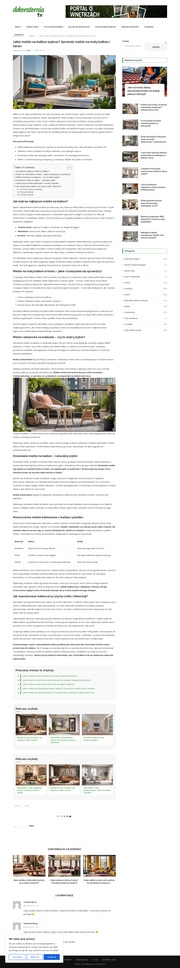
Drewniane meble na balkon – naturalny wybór (36, 180)
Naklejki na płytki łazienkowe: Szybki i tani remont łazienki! (152, 235)
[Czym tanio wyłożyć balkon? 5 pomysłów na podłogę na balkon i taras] (130, 156)
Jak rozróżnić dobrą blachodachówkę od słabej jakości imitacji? (144, 90)
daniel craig (145, 270)
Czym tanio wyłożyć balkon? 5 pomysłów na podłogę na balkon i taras (154, 155)
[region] (34, 948)
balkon (17, 806)
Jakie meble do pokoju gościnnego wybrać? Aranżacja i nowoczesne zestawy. (59, 688)
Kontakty (19, 35)
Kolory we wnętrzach (79, 27)
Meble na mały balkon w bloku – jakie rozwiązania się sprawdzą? (43, 174)
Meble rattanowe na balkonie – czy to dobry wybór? (38, 177)
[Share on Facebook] (62, 816)
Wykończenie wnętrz (105, 27)
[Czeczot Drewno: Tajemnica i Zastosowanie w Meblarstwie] (130, 188)
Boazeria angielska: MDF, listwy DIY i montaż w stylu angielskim (153, 219)
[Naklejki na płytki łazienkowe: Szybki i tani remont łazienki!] (130, 236)
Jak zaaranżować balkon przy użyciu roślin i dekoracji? (38, 186)
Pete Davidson (145, 318)
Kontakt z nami (109, 959)
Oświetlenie (32, 27)
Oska (28, 50)
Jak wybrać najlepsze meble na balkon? (32, 171)
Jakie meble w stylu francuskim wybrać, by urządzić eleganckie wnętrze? (57, 680)
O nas (95, 959)
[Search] (165, 42)
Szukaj (156, 47)
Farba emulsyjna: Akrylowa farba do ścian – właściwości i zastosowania (153, 139)
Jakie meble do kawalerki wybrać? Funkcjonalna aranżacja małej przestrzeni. (59, 692)
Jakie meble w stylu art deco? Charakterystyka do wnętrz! (50, 676)
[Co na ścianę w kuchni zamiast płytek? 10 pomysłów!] (130, 125)
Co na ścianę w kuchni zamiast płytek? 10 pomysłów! (151, 123)
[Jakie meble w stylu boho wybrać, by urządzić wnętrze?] (29, 866)
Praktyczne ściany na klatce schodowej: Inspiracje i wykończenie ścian (154, 107)
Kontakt (67, 959)
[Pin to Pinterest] (67, 816)
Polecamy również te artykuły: (31, 189)
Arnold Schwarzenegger (145, 264)
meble (27, 806)
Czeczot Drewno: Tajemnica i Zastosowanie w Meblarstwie (153, 187)
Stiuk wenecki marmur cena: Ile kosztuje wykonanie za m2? (151, 203)
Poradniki (148, 27)
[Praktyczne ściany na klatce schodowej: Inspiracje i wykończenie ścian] (130, 109)
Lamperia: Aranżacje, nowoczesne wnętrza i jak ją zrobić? (154, 171)
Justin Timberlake (145, 276)
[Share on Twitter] (64, 816)
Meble (18, 27)
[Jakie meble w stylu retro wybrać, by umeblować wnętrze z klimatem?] (99, 866)
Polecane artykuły (26, 192)
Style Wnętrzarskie (53, 27)
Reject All (35, 957)
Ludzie (145, 294)
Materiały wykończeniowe (145, 300)
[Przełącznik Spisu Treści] (68, 167)
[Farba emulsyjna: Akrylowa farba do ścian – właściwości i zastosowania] (130, 141)
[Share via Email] (70, 816)
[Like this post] (59, 816)
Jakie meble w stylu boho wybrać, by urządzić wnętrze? (49, 684)
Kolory (145, 282)
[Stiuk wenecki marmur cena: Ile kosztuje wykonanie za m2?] (130, 204)
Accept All (51, 957)
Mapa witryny (82, 959)
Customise (17, 957)
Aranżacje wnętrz (130, 27)
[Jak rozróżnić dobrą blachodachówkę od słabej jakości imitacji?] (144, 82)
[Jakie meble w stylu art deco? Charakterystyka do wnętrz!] (64, 866)
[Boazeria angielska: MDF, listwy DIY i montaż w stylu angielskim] (130, 220)
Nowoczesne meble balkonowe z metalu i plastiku (37, 183)
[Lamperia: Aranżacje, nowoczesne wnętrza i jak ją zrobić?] (130, 172)
